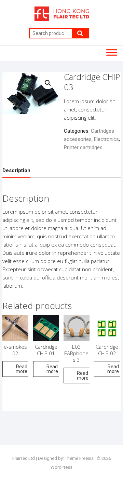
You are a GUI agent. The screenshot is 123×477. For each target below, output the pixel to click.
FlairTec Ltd (23, 458)
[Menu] (111, 52)
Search (80, 33)
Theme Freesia (79, 458)
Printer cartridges (83, 147)
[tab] (16, 171)
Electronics (106, 139)
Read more (21, 369)
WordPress (61, 467)
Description (16, 170)
